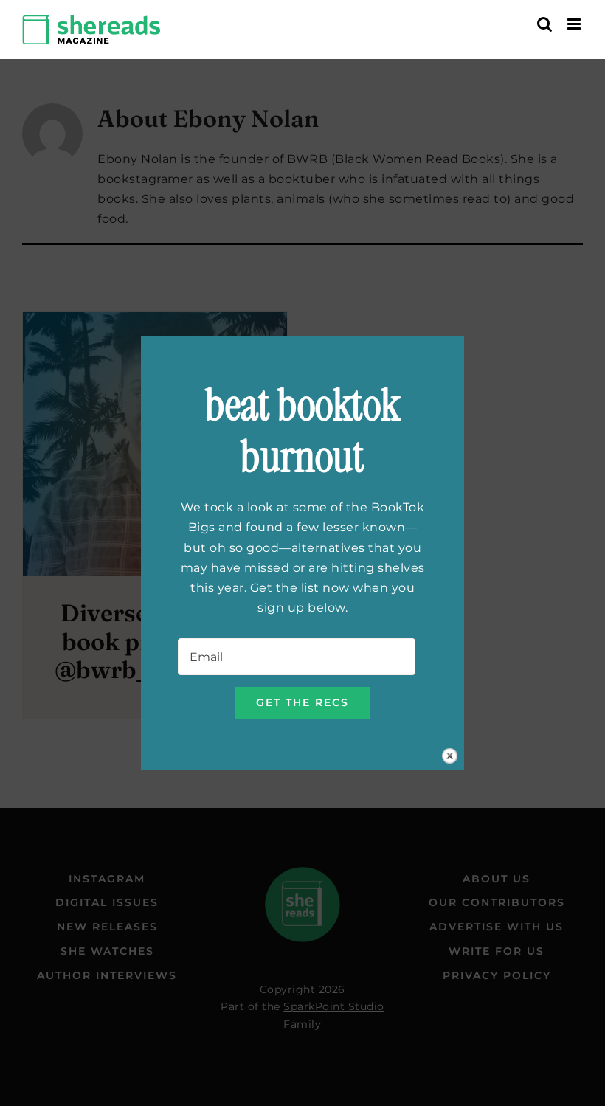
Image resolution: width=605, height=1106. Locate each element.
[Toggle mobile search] (545, 24)
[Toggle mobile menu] (575, 24)
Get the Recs (302, 702)
